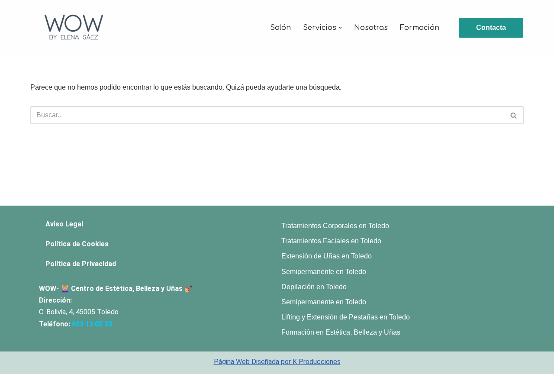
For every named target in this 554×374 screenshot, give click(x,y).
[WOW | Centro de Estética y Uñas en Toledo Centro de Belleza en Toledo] (73, 28)
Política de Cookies (77, 244)
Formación (419, 28)
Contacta (491, 27)
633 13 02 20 (92, 324)
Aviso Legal (64, 224)
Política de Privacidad (80, 264)
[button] (340, 27)
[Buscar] (514, 115)
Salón (280, 28)
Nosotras (371, 28)
